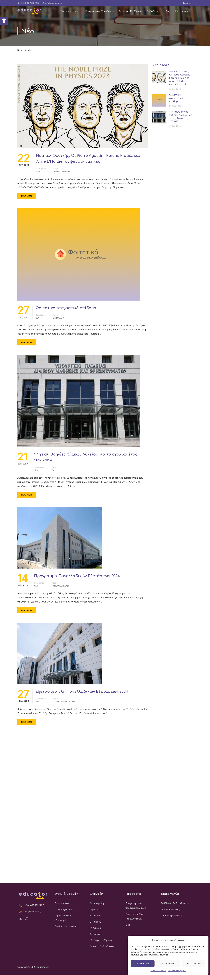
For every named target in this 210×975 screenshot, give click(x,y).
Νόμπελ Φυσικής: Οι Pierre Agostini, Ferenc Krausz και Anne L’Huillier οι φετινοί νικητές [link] (88, 159)
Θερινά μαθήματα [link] (99, 903)
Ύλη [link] (53, 470)
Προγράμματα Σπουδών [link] (98, 11)
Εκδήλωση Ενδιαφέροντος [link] (175, 903)
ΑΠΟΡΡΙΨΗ (168, 963)
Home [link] (20, 50)
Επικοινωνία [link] (181, 11)
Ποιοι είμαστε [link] (61, 903)
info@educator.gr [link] (53, 3)
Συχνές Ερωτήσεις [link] (171, 915)
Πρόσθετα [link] (152, 11)
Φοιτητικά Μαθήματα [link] (130, 11)
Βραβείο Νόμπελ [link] (62, 171)
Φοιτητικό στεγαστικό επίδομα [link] (66, 308)
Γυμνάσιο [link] (95, 909)
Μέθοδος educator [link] (64, 909)
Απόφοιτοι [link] (95, 934)
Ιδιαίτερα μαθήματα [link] (101, 940)
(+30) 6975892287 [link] (30, 3)
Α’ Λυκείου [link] (95, 915)
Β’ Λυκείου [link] (95, 921)
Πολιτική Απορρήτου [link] (177, 970)
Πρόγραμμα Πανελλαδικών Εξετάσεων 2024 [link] (77, 576)
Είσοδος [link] (187, 3)
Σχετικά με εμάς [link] (69, 11)
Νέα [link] (38, 171)
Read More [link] (26, 196)
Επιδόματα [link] (58, 318)
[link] (4, 21)
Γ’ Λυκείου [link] (95, 927)
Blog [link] (168, 11)
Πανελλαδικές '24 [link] (60, 586)
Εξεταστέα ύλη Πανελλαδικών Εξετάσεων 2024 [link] (82, 692)
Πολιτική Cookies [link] (158, 970)
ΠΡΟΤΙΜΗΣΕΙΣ (193, 963)
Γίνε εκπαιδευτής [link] (170, 909)
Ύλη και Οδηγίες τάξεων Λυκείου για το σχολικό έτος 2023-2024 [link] (85, 457)
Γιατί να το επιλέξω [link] (65, 926)
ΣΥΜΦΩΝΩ (143, 963)
